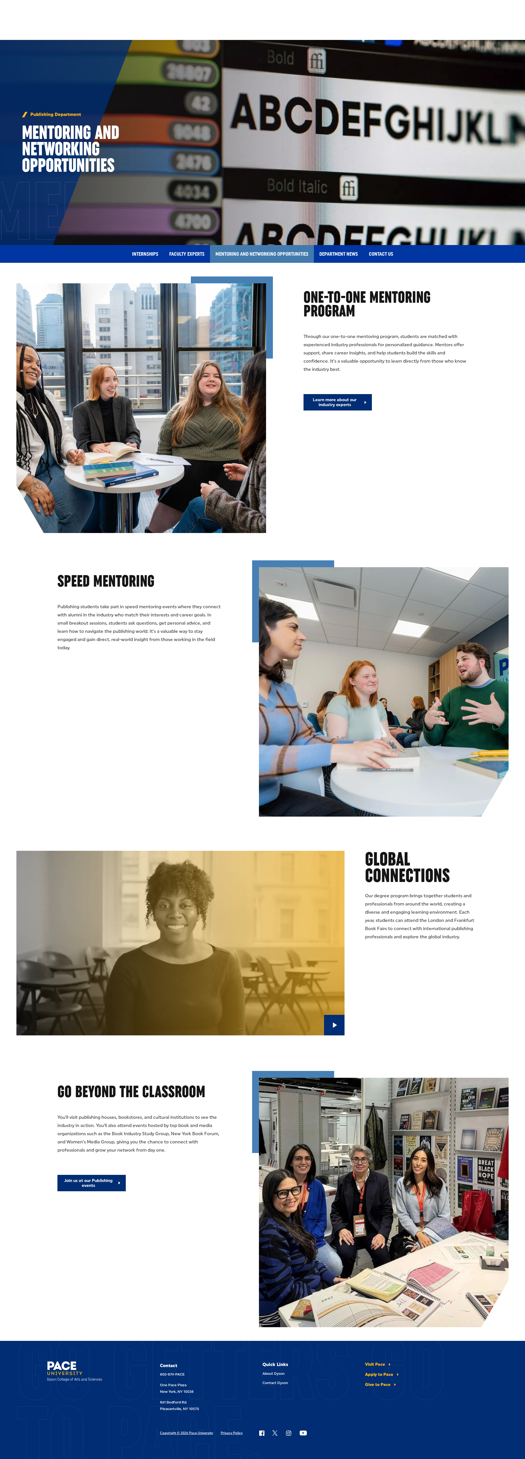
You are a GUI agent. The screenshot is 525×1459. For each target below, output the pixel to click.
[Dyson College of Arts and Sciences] (88, 1372)
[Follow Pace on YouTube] (303, 1433)
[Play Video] (334, 1025)
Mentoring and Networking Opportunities (261, 254)
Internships (145, 254)
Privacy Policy (232, 1433)
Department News (338, 254)
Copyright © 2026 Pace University (186, 1433)
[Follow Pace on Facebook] (262, 1433)
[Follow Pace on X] (275, 1433)
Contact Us (381, 254)
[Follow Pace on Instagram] (288, 1433)
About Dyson (273, 1373)
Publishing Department (55, 114)
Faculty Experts (187, 254)
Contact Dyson (275, 1383)
